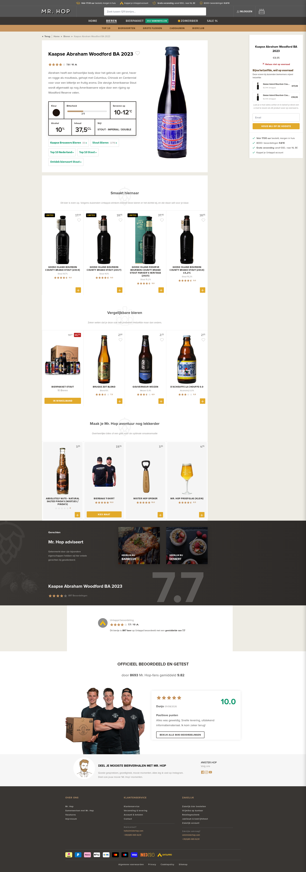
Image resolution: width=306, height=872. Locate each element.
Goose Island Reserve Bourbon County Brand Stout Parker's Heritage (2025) (145, 271)
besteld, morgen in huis (98, 3)
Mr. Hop (69, 806)
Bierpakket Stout (62, 386)
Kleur (54, 105)
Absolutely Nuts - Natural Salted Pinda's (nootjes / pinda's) (62, 501)
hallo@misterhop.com (133, 830)
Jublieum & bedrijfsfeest (195, 818)
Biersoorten (126, 28)
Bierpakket (135, 21)
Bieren (111, 21)
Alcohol (55, 123)
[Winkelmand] (262, 11)
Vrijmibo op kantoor (192, 810)
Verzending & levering (135, 810)
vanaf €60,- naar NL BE (176, 3)
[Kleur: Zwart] (56, 112)
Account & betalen (133, 814)
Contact (128, 818)
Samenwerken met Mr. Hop (79, 810)
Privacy (152, 864)
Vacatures (70, 814)
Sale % (212, 21)
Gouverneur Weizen (145, 386)
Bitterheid (72, 105)
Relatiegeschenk (191, 814)
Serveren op (119, 105)
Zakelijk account (190, 823)
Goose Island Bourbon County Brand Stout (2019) (62, 268)
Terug (47, 36)
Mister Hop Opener (145, 498)
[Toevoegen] (78, 290)
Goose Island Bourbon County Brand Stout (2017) (104, 268)
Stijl (100, 123)
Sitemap (183, 864)
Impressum (71, 818)
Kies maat (104, 514)
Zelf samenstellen (157, 20)
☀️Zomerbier (187, 21)
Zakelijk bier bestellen (194, 806)
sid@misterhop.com (191, 834)
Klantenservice (131, 806)
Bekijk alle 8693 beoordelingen (180, 734)
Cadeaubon (177, 28)
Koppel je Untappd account (136, 3)
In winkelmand (62, 400)
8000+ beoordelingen (216, 3)
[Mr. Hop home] (57, 11)
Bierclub (198, 28)
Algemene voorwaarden (131, 864)
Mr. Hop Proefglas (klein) (187, 498)
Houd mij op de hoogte (276, 126)
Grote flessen (152, 28)
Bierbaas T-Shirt (104, 498)
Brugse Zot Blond (104, 386)
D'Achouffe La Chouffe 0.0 (187, 386)
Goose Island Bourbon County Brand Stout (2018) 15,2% (187, 270)
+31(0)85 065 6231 (132, 834)
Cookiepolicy (167, 864)
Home (92, 21)
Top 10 (106, 28)
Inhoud (77, 123)
